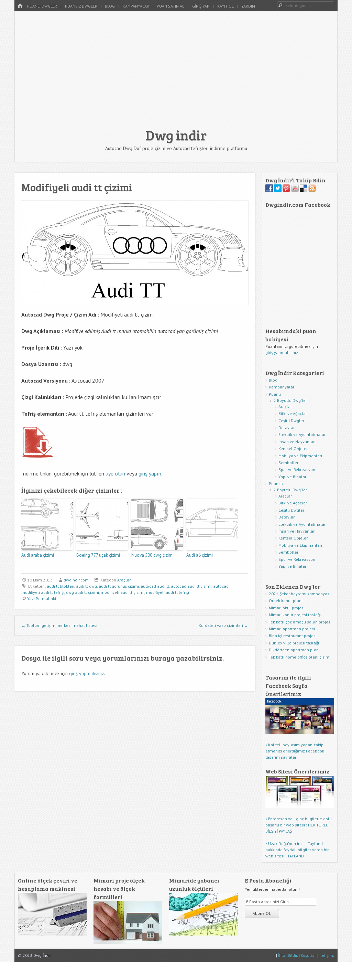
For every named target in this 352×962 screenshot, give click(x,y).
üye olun (115, 473)
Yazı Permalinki (41, 598)
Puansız (276, 483)
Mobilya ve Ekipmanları (300, 455)
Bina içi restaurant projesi (293, 635)
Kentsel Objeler (293, 448)
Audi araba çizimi (37, 555)
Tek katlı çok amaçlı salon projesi (300, 621)
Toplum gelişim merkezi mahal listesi (59, 625)
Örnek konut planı (285, 600)
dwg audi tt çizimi (82, 592)
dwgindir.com (76, 579)
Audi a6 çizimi (199, 555)
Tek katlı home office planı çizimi (299, 657)
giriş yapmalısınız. (282, 352)
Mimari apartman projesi (292, 628)
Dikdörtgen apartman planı (294, 649)
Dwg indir (176, 135)
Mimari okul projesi (287, 607)
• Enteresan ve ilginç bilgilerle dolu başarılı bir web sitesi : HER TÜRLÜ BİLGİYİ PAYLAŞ (298, 825)
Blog (110, 6)
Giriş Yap (200, 6)
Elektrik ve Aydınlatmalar (302, 434)
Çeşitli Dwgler (291, 420)
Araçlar (124, 579)
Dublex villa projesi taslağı (294, 642)
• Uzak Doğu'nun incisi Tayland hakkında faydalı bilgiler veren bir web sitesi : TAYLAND (297, 849)
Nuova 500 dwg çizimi (152, 555)
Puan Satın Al (170, 6)
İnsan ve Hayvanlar (296, 441)
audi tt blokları (60, 586)
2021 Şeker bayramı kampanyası (299, 593)
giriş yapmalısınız (86, 673)
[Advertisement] (176, 73)
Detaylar (286, 427)
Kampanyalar (136, 6)
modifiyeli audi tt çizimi (122, 592)
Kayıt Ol (225, 6)
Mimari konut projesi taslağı (295, 614)
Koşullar (308, 955)
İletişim (326, 955)
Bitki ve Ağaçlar (292, 413)
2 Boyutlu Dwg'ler (290, 400)
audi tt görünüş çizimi (119, 586)
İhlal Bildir (287, 955)
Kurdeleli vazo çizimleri (223, 625)
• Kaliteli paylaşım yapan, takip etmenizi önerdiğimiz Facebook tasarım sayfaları (294, 751)
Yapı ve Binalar (292, 476)
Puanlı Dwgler (42, 6)
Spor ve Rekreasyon (296, 469)
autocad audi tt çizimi (191, 586)
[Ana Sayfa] (20, 6)
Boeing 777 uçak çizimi (98, 555)
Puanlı (275, 394)
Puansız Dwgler (81, 6)
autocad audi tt (155, 586)
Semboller (288, 462)
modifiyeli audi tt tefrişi (167, 592)
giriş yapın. (150, 473)
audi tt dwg (86, 586)
